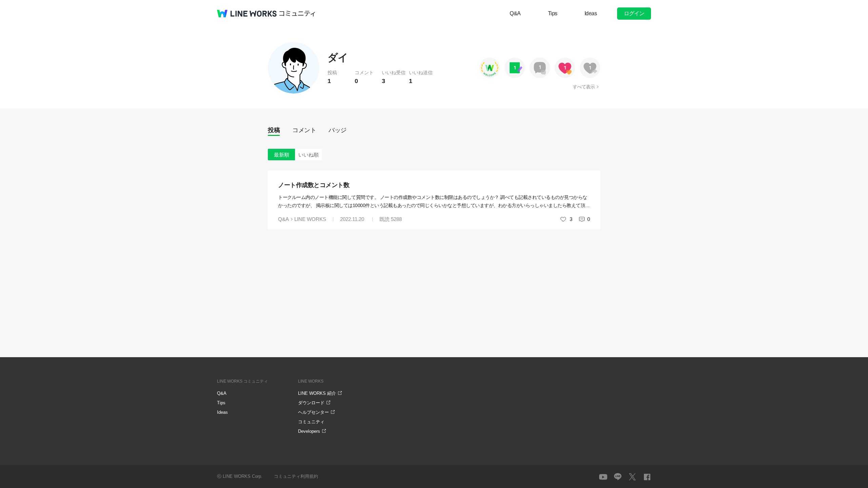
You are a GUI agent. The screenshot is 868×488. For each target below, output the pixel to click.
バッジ (338, 130)
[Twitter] (632, 477)
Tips (552, 13)
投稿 (274, 130)
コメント (304, 130)
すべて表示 (584, 86)
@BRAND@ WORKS (247, 13)
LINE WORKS (310, 219)
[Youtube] (603, 477)
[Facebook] (647, 477)
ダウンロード (311, 402)
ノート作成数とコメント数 (313, 185)
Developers (309, 431)
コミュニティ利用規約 (296, 476)
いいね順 (308, 155)
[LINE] (618, 477)
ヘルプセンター (313, 412)
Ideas (591, 13)
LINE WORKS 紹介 (317, 393)
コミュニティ (297, 14)
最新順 (281, 155)
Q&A (515, 13)
